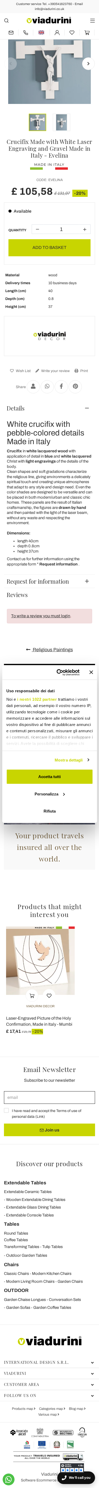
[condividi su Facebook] (61, 386)
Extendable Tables (25, 1182)
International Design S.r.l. (36, 1362)
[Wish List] (49, 995)
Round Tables (16, 1233)
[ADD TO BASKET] (32, 995)
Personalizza (46, 793)
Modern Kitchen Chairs (52, 1273)
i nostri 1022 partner (37, 699)
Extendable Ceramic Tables (28, 1192)
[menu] (92, 20)
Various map (48, 1414)
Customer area (21, 1384)
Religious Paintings (52, 649)
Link (40, 1117)
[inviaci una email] (11, 32)
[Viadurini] (48, 20)
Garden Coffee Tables (52, 1307)
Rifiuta (50, 811)
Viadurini (15, 1373)
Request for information (38, 581)
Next (88, 63)
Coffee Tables (16, 1240)
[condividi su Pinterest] (75, 386)
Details (16, 408)
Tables (11, 1224)
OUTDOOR (16, 1290)
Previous (10, 63)
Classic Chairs (16, 1273)
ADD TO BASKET (49, 247)
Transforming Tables (21, 1247)
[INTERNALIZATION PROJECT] (49, 1444)
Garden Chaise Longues (25, 1299)
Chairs (11, 1264)
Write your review (55, 371)
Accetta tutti (49, 776)
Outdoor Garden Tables (26, 1255)
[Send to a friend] (33, 386)
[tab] (49, 408)
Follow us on (20, 1395)
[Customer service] (25, 32)
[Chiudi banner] (91, 672)
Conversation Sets (65, 1299)
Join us (51, 1130)
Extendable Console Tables (30, 1215)
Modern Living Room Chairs (30, 1281)
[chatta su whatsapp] (9, 1479)
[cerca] (6, 20)
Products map (23, 1409)
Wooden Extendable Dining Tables (35, 1200)
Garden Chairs (70, 1281)
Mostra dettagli (69, 760)
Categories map (51, 1409)
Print (83, 371)
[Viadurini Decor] (49, 336)
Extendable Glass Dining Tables (33, 1207)
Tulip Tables (52, 1247)
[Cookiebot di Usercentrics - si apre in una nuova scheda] (59, 672)
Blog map (76, 1409)
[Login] (57, 32)
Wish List (23, 371)
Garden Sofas (18, 1307)
